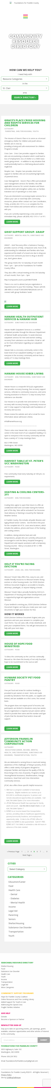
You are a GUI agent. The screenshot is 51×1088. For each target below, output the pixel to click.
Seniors (12, 919)
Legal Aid (19, 570)
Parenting (10, 131)
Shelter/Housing (24, 131)
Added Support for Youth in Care (13, 1002)
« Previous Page (13, 851)
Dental (14, 894)
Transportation (22, 755)
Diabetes (15, 898)
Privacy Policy (6, 1075)
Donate (4, 1016)
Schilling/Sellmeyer (14, 1077)
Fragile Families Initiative (10, 1007)
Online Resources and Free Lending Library (17, 999)
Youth (36, 131)
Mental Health (22, 235)
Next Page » (27, 855)
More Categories (7, 987)
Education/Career (13, 750)
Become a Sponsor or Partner (12, 1019)
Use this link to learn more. (29, 806)
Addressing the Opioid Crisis (11, 1005)
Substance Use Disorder (26, 322)
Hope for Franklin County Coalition (14, 997)
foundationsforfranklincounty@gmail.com (22, 1061)
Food (17, 467)
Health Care (14, 890)
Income (26, 750)
